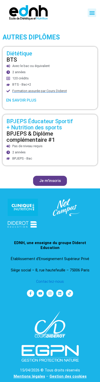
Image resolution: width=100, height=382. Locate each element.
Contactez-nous (50, 281)
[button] (92, 13)
